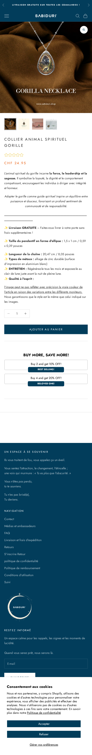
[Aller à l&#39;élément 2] (24, 124)
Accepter (44, 724)
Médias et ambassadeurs (20, 526)
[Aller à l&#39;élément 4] (51, 124)
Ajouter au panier (46, 329)
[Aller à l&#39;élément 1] (10, 124)
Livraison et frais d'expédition (23, 540)
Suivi (7, 582)
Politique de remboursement (22, 568)
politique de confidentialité (21, 561)
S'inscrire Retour (14, 554)
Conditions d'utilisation (18, 575)
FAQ (7, 533)
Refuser (44, 734)
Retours (9, 547)
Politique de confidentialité (44, 713)
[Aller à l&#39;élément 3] (38, 124)
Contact (9, 519)
